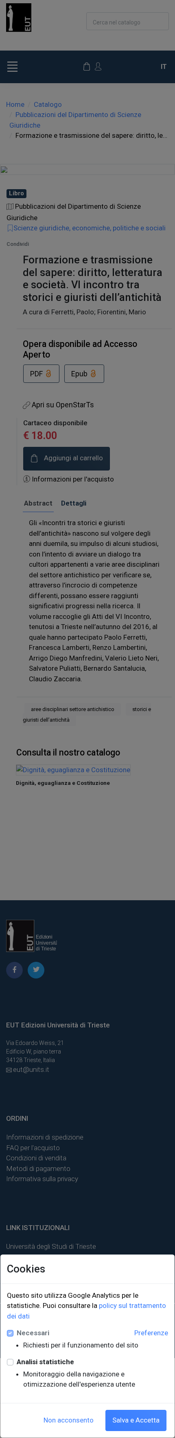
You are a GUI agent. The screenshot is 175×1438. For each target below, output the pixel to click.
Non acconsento (69, 1420)
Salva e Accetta (136, 1420)
